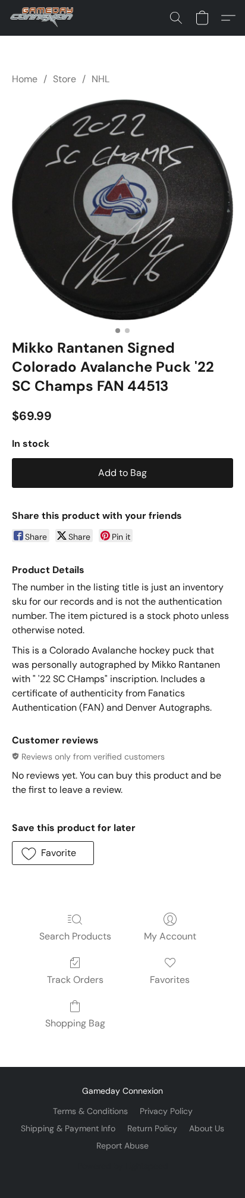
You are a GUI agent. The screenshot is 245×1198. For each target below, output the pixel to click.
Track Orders (75, 979)
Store (64, 79)
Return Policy (152, 1128)
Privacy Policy (166, 1111)
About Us (206, 1128)
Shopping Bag (75, 1023)
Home (24, 79)
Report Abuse (122, 1145)
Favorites (170, 979)
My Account (170, 936)
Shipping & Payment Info (68, 1128)
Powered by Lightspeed (122, 1165)
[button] (43, 18)
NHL (100, 79)
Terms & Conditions (90, 1111)
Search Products (75, 936)
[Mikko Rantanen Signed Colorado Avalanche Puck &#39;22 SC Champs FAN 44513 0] (122, 209)
